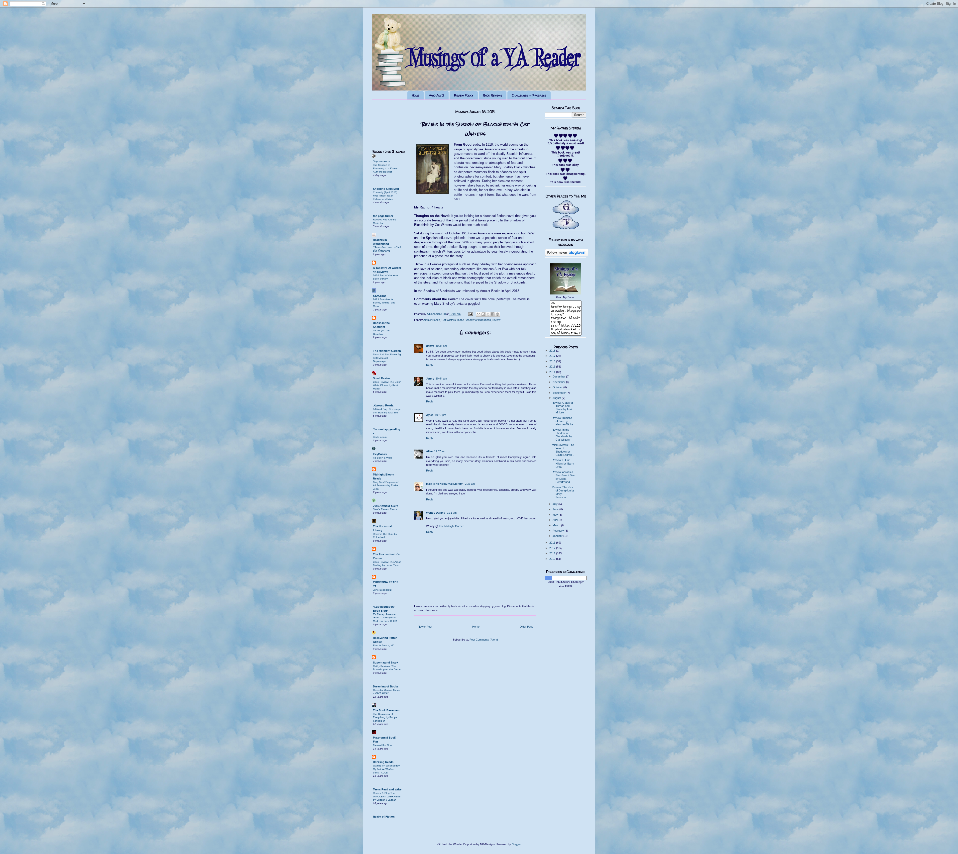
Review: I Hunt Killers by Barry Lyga (563, 463)
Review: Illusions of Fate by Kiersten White (562, 421)
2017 (552, 355)
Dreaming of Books (385, 686)
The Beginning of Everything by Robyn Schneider (385, 717)
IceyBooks (380, 454)
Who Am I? (436, 95)
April (556, 519)
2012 (552, 548)
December (559, 376)
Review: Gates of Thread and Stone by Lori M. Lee (562, 407)
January (558, 535)
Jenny (430, 378)
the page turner (383, 215)
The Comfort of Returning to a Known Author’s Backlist (385, 168)
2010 (552, 558)
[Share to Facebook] (492, 314)
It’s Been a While (382, 457)
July (555, 503)
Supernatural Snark (385, 662)
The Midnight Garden (451, 526)
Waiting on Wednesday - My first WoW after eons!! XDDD (387, 769)
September (560, 392)
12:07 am (439, 451)
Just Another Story (385, 505)
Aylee (429, 414)
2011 (552, 553)
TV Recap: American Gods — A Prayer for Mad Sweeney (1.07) (385, 617)
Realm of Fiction (384, 816)
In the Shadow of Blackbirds (474, 319)
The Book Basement (386, 710)
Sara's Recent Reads (385, 509)
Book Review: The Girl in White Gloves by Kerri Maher (387, 385)
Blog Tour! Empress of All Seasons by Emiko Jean (385, 485)
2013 (552, 542)
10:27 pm (440, 414)
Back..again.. (380, 437)
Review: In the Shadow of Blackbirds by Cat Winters (562, 434)
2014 (552, 372)
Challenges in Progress (529, 95)
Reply (429, 365)
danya (430, 345)
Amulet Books (431, 319)
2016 (552, 361)
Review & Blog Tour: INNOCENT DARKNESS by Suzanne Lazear (387, 796)
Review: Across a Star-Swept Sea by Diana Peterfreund (563, 477)
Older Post (526, 626)
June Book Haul (382, 589)
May (556, 514)
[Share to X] (487, 314)
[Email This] (478, 314)
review (496, 319)
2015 (552, 366)
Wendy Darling (435, 512)
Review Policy (463, 95)
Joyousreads (381, 161)
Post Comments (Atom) (484, 639)
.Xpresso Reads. (383, 405)
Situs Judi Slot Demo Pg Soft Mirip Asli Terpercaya (387, 358)
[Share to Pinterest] (497, 314)
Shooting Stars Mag (386, 188)
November (559, 381)
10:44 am (441, 378)
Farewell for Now (382, 745)
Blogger (516, 844)
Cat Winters (449, 319)
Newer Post (425, 626)
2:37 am (470, 483)
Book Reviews (492, 95)
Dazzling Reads (383, 761)
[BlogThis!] (483, 314)
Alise (429, 451)
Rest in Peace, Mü (383, 645)
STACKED (379, 295)
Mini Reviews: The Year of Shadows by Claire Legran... (563, 449)
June (556, 509)
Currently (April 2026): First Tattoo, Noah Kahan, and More (385, 195)
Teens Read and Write (387, 789)
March (557, 525)
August (557, 397)
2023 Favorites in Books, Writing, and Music (384, 302)
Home (415, 95)
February (559, 530)
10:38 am (441, 345)
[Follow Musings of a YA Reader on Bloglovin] (566, 255)
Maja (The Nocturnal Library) (445, 483)
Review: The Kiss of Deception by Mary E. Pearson (563, 492)
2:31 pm (452, 512)
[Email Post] (470, 313)
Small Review (381, 378)
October (558, 387)
